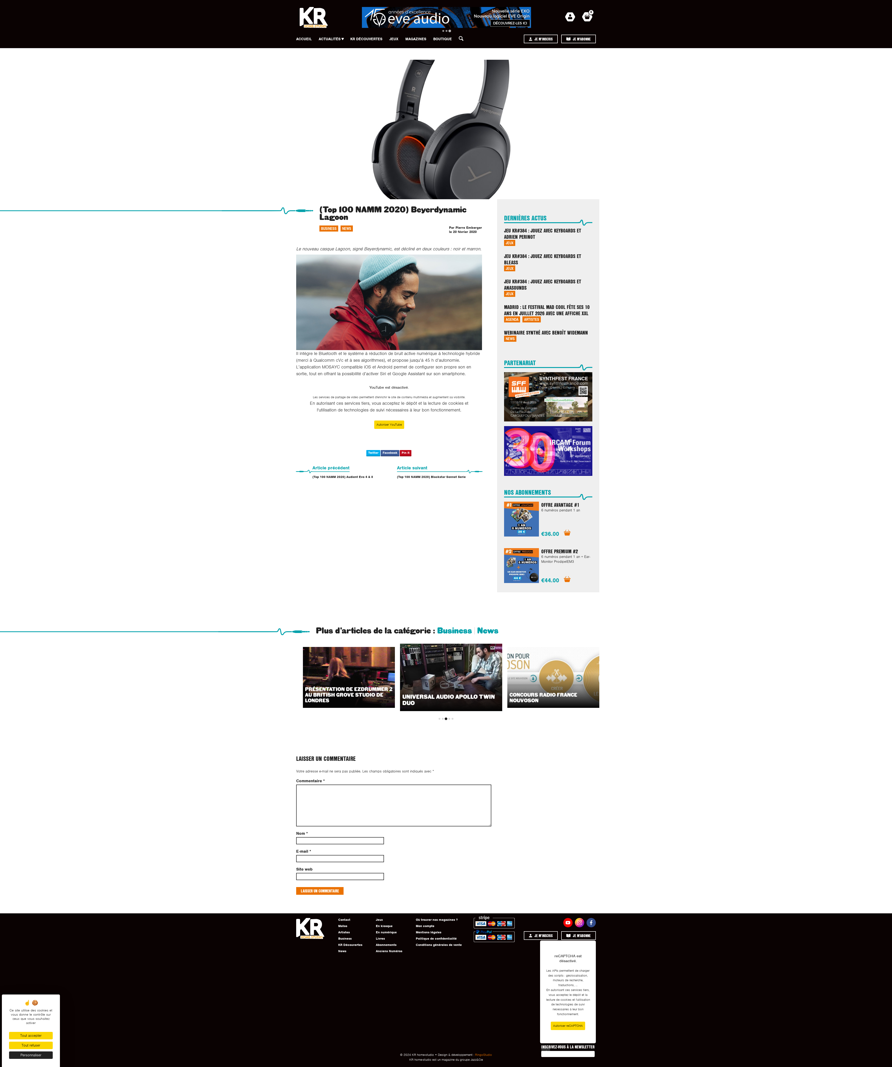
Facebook (390, 453)
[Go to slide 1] (443, 31)
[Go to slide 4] (449, 719)
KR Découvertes (366, 39)
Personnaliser (30, 1055)
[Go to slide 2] (446, 31)
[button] (462, 39)
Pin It (406, 453)
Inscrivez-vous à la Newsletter (568, 1047)
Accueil (304, 39)
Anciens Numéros (389, 951)
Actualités (330, 39)
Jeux (393, 39)
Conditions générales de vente (439, 945)
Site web (304, 869)
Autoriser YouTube (389, 425)
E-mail (303, 851)
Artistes (531, 319)
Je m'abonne (582, 39)
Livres (380, 939)
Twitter (373, 453)
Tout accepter (31, 1035)
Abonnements (386, 945)
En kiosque (384, 926)
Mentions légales (428, 932)
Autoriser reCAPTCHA (568, 1026)
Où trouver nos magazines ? (437, 920)
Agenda (512, 319)
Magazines (415, 39)
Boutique (442, 39)
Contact (344, 920)
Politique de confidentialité (436, 939)
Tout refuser (31, 1045)
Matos (342, 926)
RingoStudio (483, 1055)
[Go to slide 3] (449, 31)
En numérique (386, 932)
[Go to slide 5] (452, 719)
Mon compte (425, 926)
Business (329, 228)
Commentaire (310, 781)
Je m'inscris (544, 39)
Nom (302, 833)
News (346, 228)
